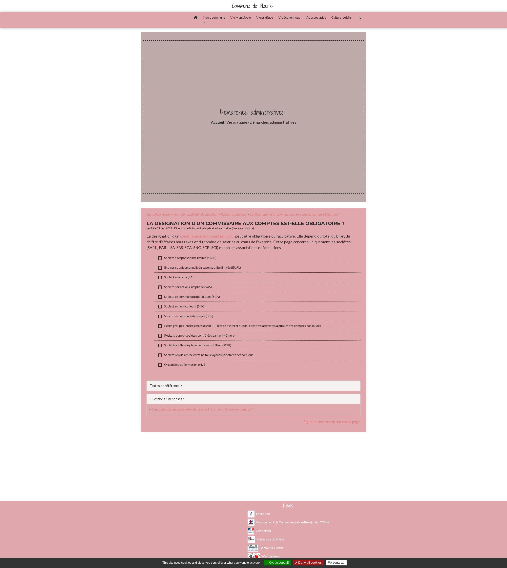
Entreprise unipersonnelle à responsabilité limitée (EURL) (199, 267)
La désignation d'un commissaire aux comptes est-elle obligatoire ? (294, 214)
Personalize (336, 562)
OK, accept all (278, 562)
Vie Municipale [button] (240, 17)
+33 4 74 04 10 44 (253, 469)
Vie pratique (236, 122)
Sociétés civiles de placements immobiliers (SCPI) (194, 345)
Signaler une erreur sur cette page (331, 421)
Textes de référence (164, 386)
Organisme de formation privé (181, 365)
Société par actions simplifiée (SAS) (185, 287)
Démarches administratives (273, 122)
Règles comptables (234, 214)
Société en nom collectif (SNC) (181, 306)
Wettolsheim (270, 556)
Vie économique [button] (289, 17)
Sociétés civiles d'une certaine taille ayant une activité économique (205, 355)
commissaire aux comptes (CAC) (207, 236)
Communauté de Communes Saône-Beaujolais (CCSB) (292, 522)
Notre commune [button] (214, 17)
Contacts (253, 445)
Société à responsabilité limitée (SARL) (187, 258)
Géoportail (263, 531)
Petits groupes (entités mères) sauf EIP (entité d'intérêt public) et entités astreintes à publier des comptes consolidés (239, 326)
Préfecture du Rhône (270, 539)
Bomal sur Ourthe (272, 548)
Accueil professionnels (162, 214)
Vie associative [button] (316, 17)
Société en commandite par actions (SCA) (189, 297)
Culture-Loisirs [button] (341, 17)
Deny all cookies (309, 562)
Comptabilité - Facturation (199, 214)
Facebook (263, 513)
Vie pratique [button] (264, 17)
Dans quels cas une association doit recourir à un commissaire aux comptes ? (202, 409)
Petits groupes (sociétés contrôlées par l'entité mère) (196, 335)
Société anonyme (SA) (175, 277)
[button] (195, 18)
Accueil (217, 122)
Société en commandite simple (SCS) (185, 316)
